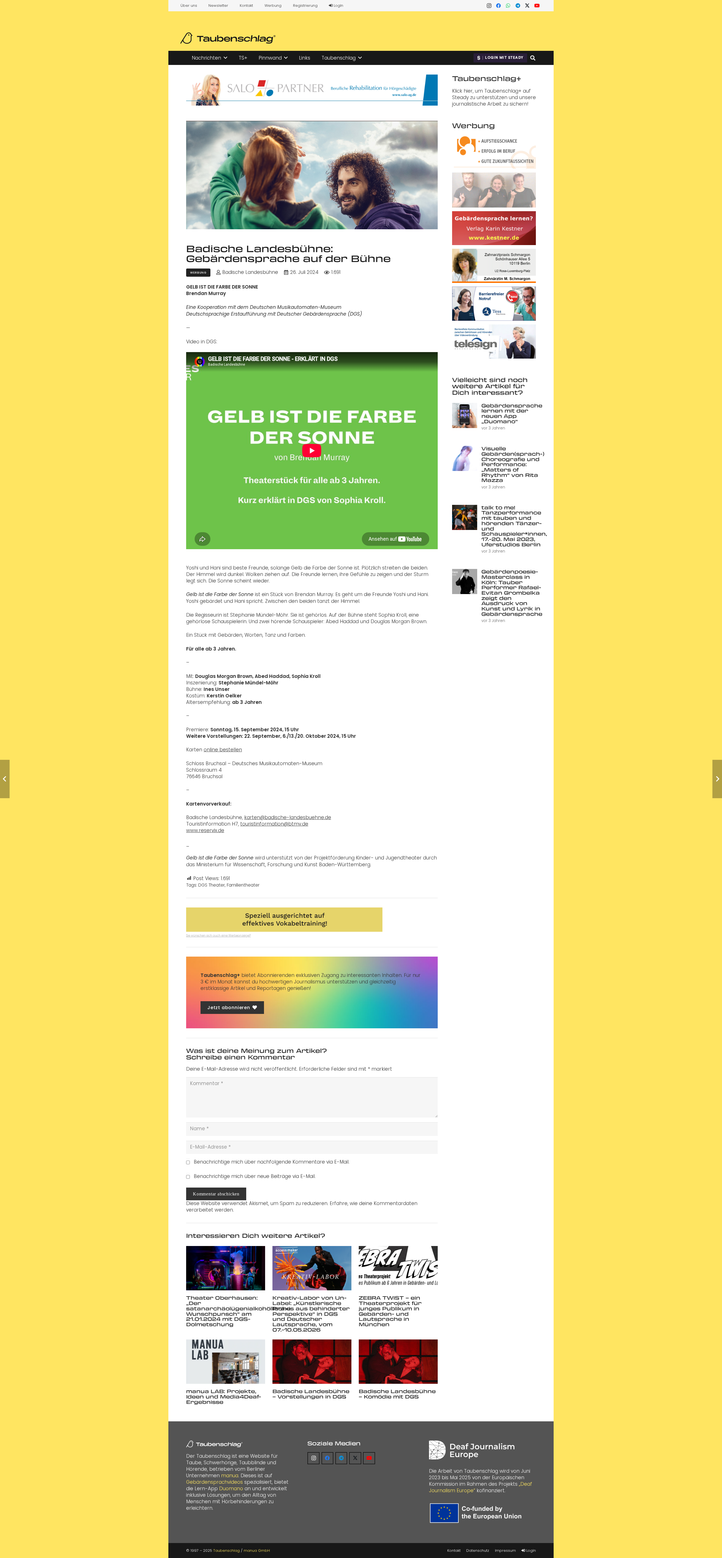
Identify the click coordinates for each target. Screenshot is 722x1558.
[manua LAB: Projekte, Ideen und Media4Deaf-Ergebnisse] (225, 1361)
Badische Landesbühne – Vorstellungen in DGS (310, 1394)
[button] (225, 58)
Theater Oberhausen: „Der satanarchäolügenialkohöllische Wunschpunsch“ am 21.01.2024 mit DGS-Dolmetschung (238, 1310)
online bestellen (223, 749)
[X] (527, 5)
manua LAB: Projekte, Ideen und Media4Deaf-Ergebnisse (223, 1396)
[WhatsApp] (508, 5)
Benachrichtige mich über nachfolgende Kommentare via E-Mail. (271, 1161)
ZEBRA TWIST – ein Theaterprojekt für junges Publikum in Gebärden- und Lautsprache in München (390, 1310)
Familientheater (243, 885)
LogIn (338, 5)
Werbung (273, 5)
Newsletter (218, 5)
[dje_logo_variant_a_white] (471, 1450)
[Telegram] (518, 5)
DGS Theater (211, 885)
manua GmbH (257, 1550)
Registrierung (305, 5)
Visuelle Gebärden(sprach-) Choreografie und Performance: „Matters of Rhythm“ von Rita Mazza (512, 464)
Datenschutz (477, 1550)
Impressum (505, 1550)
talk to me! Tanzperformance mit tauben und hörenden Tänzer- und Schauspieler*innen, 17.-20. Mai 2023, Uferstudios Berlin (514, 526)
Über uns (188, 5)
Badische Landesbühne (250, 272)
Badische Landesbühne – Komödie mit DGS (397, 1394)
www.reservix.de (205, 830)
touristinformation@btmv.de (274, 824)
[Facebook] (498, 5)
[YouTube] (537, 5)
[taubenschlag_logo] (228, 38)
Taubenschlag (226, 1550)
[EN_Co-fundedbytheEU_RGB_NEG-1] (477, 1513)
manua (229, 1475)
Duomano (231, 1488)
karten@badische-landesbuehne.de (287, 817)
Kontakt (246, 5)
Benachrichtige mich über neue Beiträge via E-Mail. (255, 1176)
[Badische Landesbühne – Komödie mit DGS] (398, 1361)
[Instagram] (489, 5)
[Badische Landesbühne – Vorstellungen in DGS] (311, 1361)
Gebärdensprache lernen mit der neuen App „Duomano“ (511, 413)
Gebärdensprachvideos (214, 1482)
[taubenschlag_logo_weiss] (214, 1444)
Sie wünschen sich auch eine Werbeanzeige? (218, 935)
